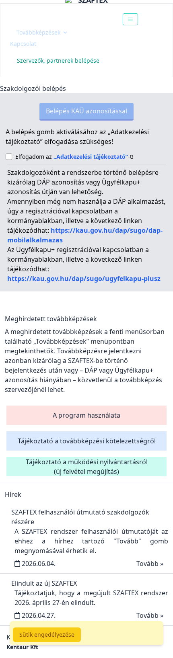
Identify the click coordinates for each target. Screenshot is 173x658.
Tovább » (149, 563)
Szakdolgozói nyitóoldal (55, 19)
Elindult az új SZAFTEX (44, 583)
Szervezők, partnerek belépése (58, 60)
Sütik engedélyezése (46, 634)
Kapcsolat (23, 43)
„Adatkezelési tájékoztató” (91, 156)
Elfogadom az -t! (74, 156)
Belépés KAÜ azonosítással (86, 111)
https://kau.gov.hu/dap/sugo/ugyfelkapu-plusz (84, 278)
